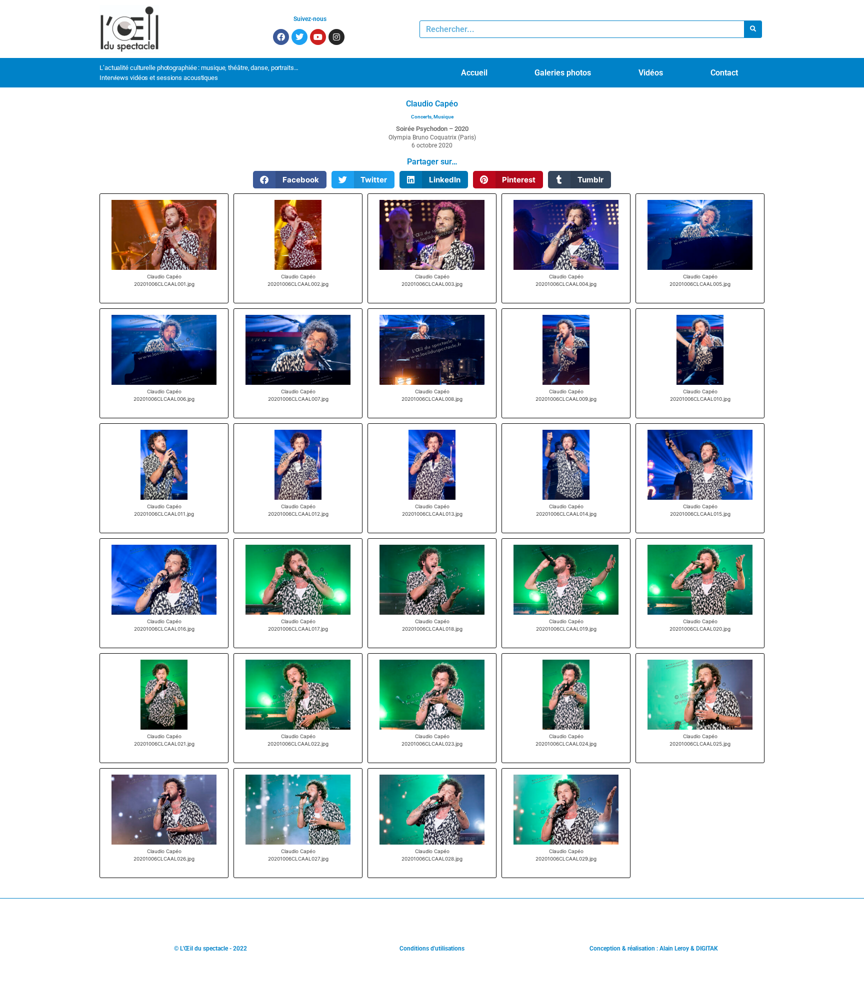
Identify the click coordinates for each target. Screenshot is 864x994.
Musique (444, 116)
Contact (724, 72)
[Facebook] (281, 37)
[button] (289, 179)
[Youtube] (318, 37)
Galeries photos (562, 72)
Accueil (474, 72)
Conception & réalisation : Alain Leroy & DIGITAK (654, 948)
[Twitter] (300, 37)
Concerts (421, 116)
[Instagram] (336, 37)
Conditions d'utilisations (432, 948)
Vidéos (650, 72)
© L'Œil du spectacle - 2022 (210, 948)
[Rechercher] (753, 29)
